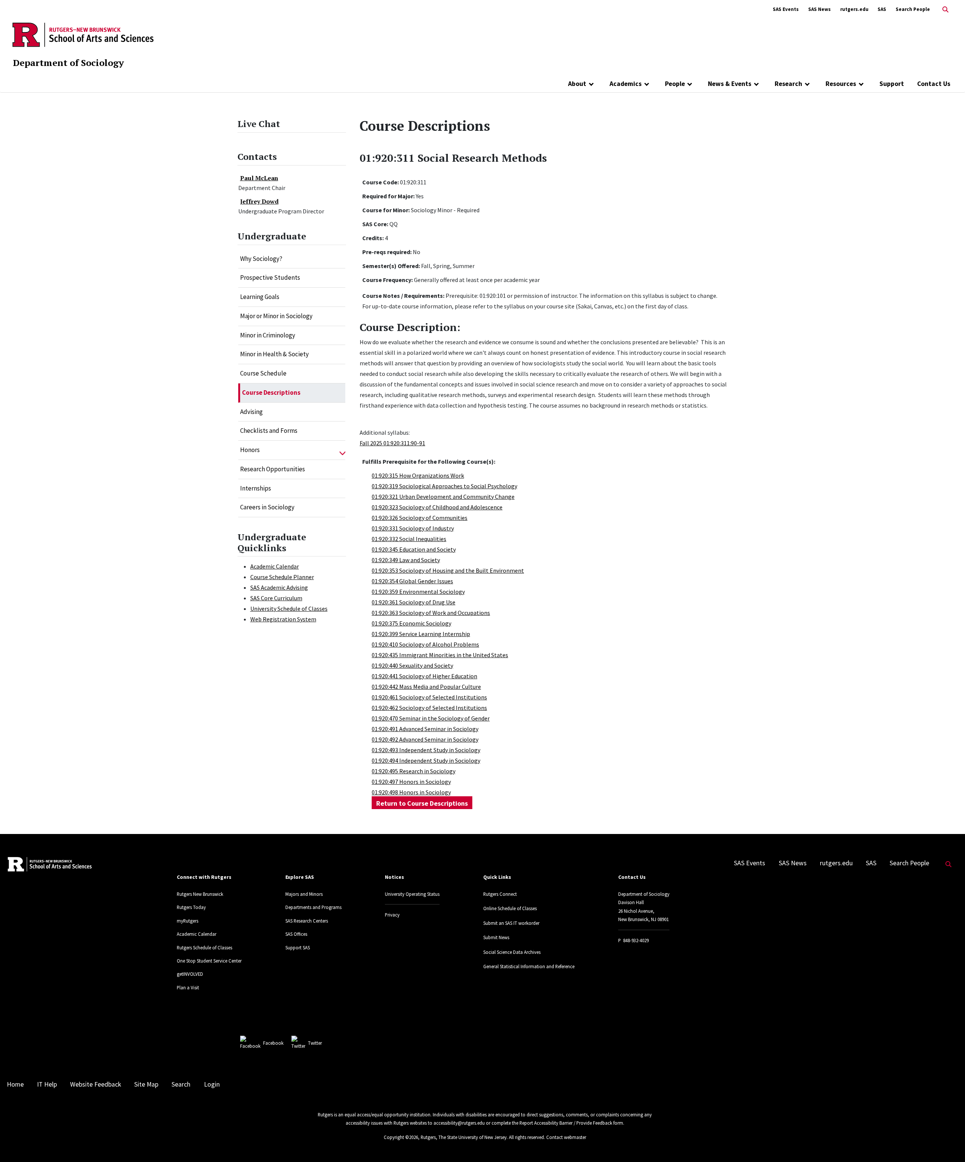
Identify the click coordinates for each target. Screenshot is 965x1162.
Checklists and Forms (268, 430)
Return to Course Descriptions (422, 803)
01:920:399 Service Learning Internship (421, 634)
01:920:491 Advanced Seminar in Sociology (425, 729)
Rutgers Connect (500, 894)
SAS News (819, 9)
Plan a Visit (188, 987)
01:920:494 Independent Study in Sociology (426, 760)
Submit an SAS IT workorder (511, 923)
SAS (882, 9)
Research (788, 84)
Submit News (496, 937)
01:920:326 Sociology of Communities (419, 517)
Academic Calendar (274, 566)
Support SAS (297, 947)
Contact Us (933, 84)
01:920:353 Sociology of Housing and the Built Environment (448, 570)
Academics (626, 84)
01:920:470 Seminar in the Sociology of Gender (431, 718)
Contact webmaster (566, 1137)
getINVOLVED (190, 974)
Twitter (315, 1043)
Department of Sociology (68, 63)
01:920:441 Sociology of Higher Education (424, 676)
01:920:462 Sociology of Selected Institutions (429, 707)
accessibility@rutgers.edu (459, 1123)
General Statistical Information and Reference (528, 966)
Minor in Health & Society (274, 354)
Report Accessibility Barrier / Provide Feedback (565, 1123)
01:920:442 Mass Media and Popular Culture (426, 686)
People (675, 84)
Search (181, 1084)
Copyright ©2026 (401, 1137)
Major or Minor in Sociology (276, 316)
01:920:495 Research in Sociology (413, 771)
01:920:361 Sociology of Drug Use (413, 602)
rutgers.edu (854, 9)
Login (212, 1084)
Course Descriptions (271, 392)
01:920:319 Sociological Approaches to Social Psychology (444, 486)
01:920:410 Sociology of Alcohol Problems (425, 644)
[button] (342, 450)
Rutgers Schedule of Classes (204, 947)
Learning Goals (259, 297)
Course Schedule (263, 373)
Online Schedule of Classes (510, 908)
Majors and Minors (304, 894)
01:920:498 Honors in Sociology (411, 792)
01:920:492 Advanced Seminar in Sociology (425, 739)
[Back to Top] (948, 1144)
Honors (250, 450)
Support (891, 84)
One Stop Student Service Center (209, 961)
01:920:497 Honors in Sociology (411, 781)
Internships (255, 488)
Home (15, 1084)
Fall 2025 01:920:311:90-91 (392, 443)
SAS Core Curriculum (276, 598)
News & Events (729, 84)
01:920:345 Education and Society (414, 549)
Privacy (392, 915)
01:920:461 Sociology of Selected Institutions (429, 697)
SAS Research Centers (306, 921)
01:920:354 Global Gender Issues (412, 581)
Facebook (273, 1043)
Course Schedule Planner (282, 577)
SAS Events (786, 9)
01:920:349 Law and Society (406, 560)
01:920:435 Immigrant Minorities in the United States (440, 655)
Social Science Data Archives (512, 952)
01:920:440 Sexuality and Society (412, 665)
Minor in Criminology (267, 335)
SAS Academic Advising (279, 587)
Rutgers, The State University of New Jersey (464, 1137)
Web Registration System (283, 619)
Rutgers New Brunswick (200, 894)
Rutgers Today (191, 907)
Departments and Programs (313, 907)
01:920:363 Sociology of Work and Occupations (431, 612)
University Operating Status (412, 894)
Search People (913, 9)
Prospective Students (270, 277)
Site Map (146, 1084)
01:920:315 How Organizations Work (418, 475)
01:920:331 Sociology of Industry (413, 528)
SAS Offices (296, 934)
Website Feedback (95, 1084)
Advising (251, 412)
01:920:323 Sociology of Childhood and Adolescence (437, 507)
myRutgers (187, 921)
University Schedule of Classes (289, 608)
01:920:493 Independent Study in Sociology (426, 750)
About (577, 84)
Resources (841, 84)
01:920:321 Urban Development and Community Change (443, 496)
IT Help (47, 1084)
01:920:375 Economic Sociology (411, 623)
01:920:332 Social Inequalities (409, 539)
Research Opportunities (272, 469)
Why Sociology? (261, 258)
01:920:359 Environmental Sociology (418, 591)
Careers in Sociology (267, 507)
